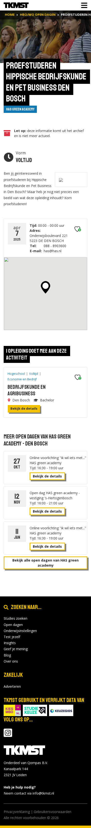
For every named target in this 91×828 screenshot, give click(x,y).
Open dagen (13, 624)
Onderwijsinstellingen (20, 630)
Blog (7, 655)
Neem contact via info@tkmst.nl (29, 793)
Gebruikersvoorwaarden (52, 811)
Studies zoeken (15, 618)
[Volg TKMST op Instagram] (8, 735)
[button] (45, 287)
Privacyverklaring (17, 811)
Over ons (11, 661)
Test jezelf (12, 636)
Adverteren (12, 686)
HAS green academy (20, 109)
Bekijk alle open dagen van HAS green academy (45, 563)
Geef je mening (16, 649)
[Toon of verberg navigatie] (82, 5)
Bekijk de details (23, 408)
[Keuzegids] (61, 710)
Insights (10, 643)
